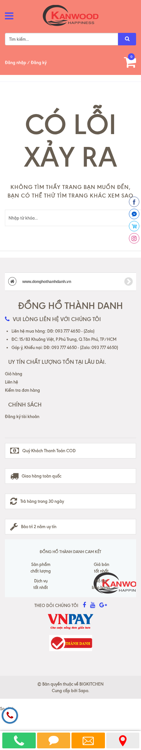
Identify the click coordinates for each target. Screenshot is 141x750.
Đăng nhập (15, 62)
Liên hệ (11, 382)
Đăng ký (39, 62)
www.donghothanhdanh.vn (46, 281)
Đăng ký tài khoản (22, 416)
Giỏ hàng (13, 373)
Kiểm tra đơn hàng (22, 390)
